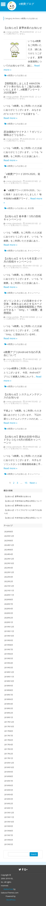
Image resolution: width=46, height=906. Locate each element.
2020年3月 (8, 613)
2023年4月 (8, 568)
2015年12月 (9, 812)
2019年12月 (9, 626)
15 (26, 482)
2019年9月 (8, 640)
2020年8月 (8, 599)
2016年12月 (9, 763)
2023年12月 (9, 559)
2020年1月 (8, 622)
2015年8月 (8, 830)
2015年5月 (8, 844)
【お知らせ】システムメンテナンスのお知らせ (23, 396)
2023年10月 (9, 563)
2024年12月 (9, 545)
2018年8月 (8, 690)
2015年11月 (9, 817)
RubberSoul (8, 889)
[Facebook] (22, 869)
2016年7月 (8, 781)
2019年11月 (9, 631)
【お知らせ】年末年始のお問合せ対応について (23, 501)
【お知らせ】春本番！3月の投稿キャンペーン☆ (22, 218)
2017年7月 (8, 735)
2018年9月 (8, 685)
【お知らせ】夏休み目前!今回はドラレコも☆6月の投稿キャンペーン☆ (22, 439)
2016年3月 (8, 799)
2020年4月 (8, 608)
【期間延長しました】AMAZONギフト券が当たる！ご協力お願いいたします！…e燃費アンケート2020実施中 (23, 88)
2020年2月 (8, 617)
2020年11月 (9, 595)
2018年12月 (9, 672)
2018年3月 (8, 708)
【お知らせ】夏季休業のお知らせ (23, 27)
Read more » (10, 118)
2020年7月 (8, 604)
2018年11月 (9, 676)
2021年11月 (9, 590)
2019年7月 (8, 649)
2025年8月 (8, 540)
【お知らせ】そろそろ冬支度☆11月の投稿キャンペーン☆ (23, 260)
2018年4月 (8, 704)
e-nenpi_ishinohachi (13, 181)
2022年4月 (8, 577)
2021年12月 (9, 586)
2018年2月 (8, 713)
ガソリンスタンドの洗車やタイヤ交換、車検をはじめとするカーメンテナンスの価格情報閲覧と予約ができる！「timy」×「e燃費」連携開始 (23, 307)
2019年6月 (8, 654)
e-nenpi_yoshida (12, 32)
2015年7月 (8, 835)
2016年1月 (8, 808)
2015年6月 (8, 840)
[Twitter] (20, 869)
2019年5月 (8, 658)
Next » (33, 482)
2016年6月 (8, 785)
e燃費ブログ (26, 4)
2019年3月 (8, 667)
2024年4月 (8, 554)
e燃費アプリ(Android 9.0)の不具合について (22, 353)
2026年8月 (8, 531)
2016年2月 (8, 803)
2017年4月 (8, 744)
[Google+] (25, 869)
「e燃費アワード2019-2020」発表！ (22, 175)
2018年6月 (8, 699)
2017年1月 (8, 758)
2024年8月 (8, 549)
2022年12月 (9, 572)
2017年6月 (8, 740)
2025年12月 (9, 536)
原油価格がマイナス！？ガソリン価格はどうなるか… (23, 133)
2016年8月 (8, 776)
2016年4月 (8, 794)
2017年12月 (9, 722)
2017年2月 (8, 753)
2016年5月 (8, 790)
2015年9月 (8, 826)
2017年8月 (8, 731)
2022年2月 (8, 581)
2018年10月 (9, 681)
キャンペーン (34, 250)
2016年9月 (8, 772)
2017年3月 (8, 749)
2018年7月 (8, 695)
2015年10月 (9, 821)
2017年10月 (9, 726)
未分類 (31, 208)
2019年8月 (8, 645)
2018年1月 (8, 717)
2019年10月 (9, 636)
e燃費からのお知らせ (17, 75)
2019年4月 (8, 663)
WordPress (10, 900)
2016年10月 (9, 767)
